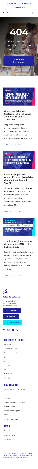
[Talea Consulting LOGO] (6, 12)
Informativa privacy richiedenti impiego (20, 455)
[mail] (8, 330)
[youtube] (4, 330)
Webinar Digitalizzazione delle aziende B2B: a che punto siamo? (18, 244)
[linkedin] (13, 330)
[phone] (17, 330)
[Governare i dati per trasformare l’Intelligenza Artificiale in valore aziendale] (19, 97)
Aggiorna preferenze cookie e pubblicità (15, 457)
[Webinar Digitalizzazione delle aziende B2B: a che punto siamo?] (19, 227)
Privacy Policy (7, 453)
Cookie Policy (16, 453)
